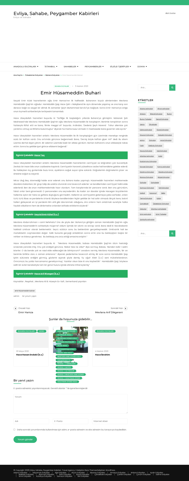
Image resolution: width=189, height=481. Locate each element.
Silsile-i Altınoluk (66, 371)
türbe (159, 198)
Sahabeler (155, 182)
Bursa (169, 114)
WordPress (110, 470)
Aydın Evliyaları (156, 472)
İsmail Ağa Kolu (65, 353)
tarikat (142, 193)
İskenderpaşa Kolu (66, 349)
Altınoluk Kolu (64, 335)
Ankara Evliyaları (138, 472)
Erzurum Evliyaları (147, 135)
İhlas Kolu (62, 345)
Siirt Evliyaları (164, 188)
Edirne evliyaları (146, 130)
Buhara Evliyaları (62, 86)
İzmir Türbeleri (161, 214)
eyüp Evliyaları (166, 140)
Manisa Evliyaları (146, 177)
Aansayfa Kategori (66, 331)
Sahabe (143, 182)
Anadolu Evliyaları (24, 66)
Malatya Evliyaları (165, 172)
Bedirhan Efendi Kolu (67, 338)
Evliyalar (152, 140)
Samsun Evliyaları (147, 188)
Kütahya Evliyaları (147, 172)
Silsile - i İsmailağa (67, 364)
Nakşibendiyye (64, 360)
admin (16, 296)
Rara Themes (91, 470)
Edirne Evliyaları (162, 474)
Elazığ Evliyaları (163, 130)
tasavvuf (153, 193)
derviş (142, 124)
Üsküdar (143, 209)
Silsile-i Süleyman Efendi (69, 378)
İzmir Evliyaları (25, 476)
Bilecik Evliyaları (156, 114)
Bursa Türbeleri (145, 119)
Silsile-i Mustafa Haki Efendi (71, 374)
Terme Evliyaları (146, 198)
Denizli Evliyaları (162, 119)
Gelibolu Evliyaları (155, 145)
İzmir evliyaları (145, 214)
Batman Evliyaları (46, 474)
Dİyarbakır (153, 124)
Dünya (141, 66)
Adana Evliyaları (20, 472)
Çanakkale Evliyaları (103, 474)
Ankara (143, 114)
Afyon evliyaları (163, 109)
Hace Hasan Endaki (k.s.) (29, 354)
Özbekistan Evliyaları (161, 204)
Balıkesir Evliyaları (26, 474)
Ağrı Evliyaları (60, 472)
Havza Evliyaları (146, 151)
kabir (160, 156)
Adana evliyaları (146, 109)
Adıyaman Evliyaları (41, 472)
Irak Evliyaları (162, 151)
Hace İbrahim (102, 354)
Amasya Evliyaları (117, 472)
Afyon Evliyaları (78, 472)
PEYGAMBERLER (93, 66)
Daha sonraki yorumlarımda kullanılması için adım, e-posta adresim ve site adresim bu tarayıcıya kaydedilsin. (72, 429)
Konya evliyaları (163, 167)
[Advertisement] (94, 43)
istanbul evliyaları (147, 156)
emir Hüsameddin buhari (25, 291)
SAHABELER (70, 66)
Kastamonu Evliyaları (148, 161)
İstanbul (50, 66)
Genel (41, 331)
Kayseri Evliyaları (146, 167)
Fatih (142, 145)
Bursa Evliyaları (82, 474)
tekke (163, 193)
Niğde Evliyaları (164, 177)
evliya (142, 140)
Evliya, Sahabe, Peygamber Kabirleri (56, 13)
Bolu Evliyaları (65, 474)
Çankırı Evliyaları (124, 474)
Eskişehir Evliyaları (165, 135)
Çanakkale (144, 204)
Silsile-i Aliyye (64, 367)
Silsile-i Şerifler (119, 66)
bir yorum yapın (29, 296)
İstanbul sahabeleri (158, 209)
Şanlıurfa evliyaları (147, 219)
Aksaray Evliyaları (97, 472)
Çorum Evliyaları (143, 474)
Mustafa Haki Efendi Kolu (69, 356)
